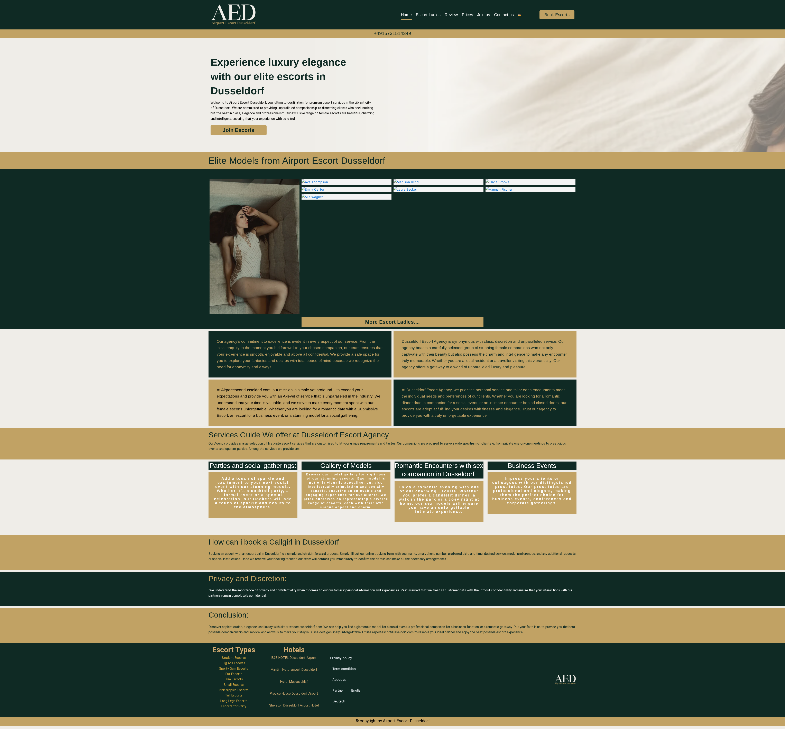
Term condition (344, 669)
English (356, 690)
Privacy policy (341, 658)
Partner (338, 690)
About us (339, 679)
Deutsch (338, 701)
